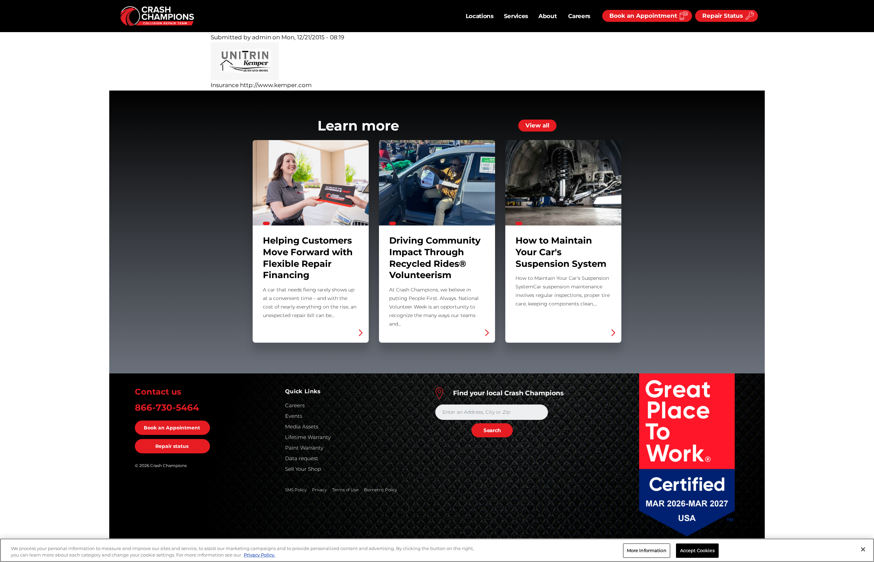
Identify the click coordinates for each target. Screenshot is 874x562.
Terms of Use (345, 489)
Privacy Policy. (259, 555)
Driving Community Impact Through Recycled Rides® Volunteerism (437, 241)
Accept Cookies (697, 550)
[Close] (863, 549)
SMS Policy (296, 489)
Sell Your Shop (303, 469)
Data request (301, 458)
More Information (646, 550)
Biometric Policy (380, 489)
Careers (579, 16)
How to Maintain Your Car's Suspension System (563, 241)
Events (293, 416)
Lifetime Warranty (308, 437)
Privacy (319, 489)
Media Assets (301, 426)
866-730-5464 (167, 407)
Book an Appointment (172, 428)
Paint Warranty (304, 447)
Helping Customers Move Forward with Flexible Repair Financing (311, 241)
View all (537, 125)
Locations (480, 16)
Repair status (171, 446)
